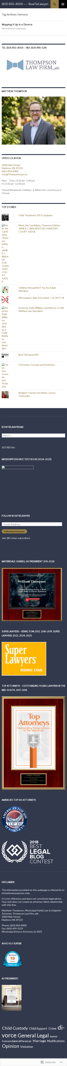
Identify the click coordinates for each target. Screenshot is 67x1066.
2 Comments (20, 28)
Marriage (39, 1041)
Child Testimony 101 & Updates (36, 215)
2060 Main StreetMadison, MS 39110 (12, 166)
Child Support (38, 1028)
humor (54, 1036)
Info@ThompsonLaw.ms (15, 174)
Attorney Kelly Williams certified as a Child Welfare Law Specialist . (41, 309)
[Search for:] (33, 435)
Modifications (56, 1041)
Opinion (10, 1046)
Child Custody (15, 1027)
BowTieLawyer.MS (28, 354)
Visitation (26, 1046)
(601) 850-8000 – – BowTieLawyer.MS (26, 4)
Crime (52, 1028)
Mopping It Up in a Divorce (17, 24)
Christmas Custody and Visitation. (37, 364)
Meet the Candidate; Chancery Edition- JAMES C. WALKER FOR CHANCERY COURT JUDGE (40, 228)
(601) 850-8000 (10, 171)
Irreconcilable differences (16, 1041)
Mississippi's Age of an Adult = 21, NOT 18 (41, 297)
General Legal (33, 1035)
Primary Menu (63, 4)
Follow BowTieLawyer (16, 516)
